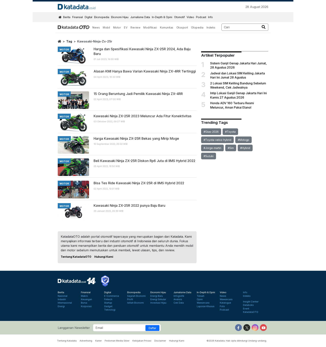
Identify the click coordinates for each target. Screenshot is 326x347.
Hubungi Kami (103, 256)
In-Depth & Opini (162, 17)
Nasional (62, 296)
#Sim (231, 148)
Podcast (201, 17)
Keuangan (86, 299)
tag (69, 41)
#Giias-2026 (211, 131)
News (96, 27)
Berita (66, 17)
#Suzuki (209, 156)
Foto (222, 306)
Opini (200, 299)
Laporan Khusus (206, 306)
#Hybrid (245, 148)
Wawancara (203, 303)
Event (246, 308)
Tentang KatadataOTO (76, 256)
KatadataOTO (250, 312)
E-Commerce (111, 296)
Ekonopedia (101, 17)
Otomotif (179, 17)
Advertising (86, 340)
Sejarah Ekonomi (136, 296)
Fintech (108, 299)
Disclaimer (160, 340)
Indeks (211, 27)
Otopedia (197, 27)
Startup (108, 303)
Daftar (152, 328)
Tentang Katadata (67, 340)
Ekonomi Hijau (119, 17)
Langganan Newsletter (74, 328)
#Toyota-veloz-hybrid (217, 139)
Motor (117, 27)
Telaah (200, 296)
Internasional (65, 303)
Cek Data (179, 303)
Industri (62, 299)
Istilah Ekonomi (135, 303)
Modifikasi (150, 27)
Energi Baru (156, 296)
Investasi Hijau (158, 303)
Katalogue (225, 303)
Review (135, 27)
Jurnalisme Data (140, 17)
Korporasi (86, 306)
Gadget (108, 306)
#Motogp (243, 139)
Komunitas (166, 27)
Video (190, 17)
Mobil (106, 27)
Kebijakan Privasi (141, 340)
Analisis (178, 299)
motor (64, 49)
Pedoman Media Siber (117, 340)
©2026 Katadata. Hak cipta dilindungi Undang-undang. (237, 340)
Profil (130, 299)
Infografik (179, 296)
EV (126, 27)
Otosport (182, 27)
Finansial (77, 17)
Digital (88, 17)
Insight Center (250, 301)
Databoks (248, 305)
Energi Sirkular (158, 299)
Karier (98, 340)
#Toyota (230, 131)
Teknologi (109, 309)
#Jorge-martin (212, 148)
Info (210, 17)
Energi (61, 306)
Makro (84, 296)
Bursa (84, 303)
